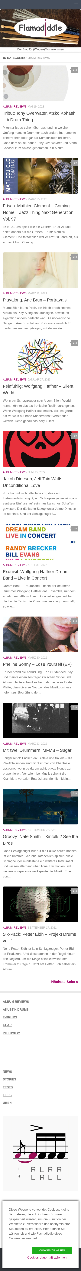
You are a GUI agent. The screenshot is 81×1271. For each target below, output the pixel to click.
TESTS (8, 1087)
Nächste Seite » (64, 982)
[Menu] (76, 4)
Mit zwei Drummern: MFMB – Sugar (37, 750)
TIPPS (7, 1095)
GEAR (7, 1025)
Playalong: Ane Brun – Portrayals (35, 300)
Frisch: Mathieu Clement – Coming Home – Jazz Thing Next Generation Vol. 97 (38, 212)
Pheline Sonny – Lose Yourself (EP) (37, 664)
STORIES (9, 1079)
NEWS (7, 1071)
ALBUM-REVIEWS (16, 1001)
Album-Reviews (15, 106)
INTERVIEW (11, 1033)
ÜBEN (7, 1102)
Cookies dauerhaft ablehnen (46, 1257)
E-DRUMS (10, 1017)
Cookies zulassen (52, 1250)
